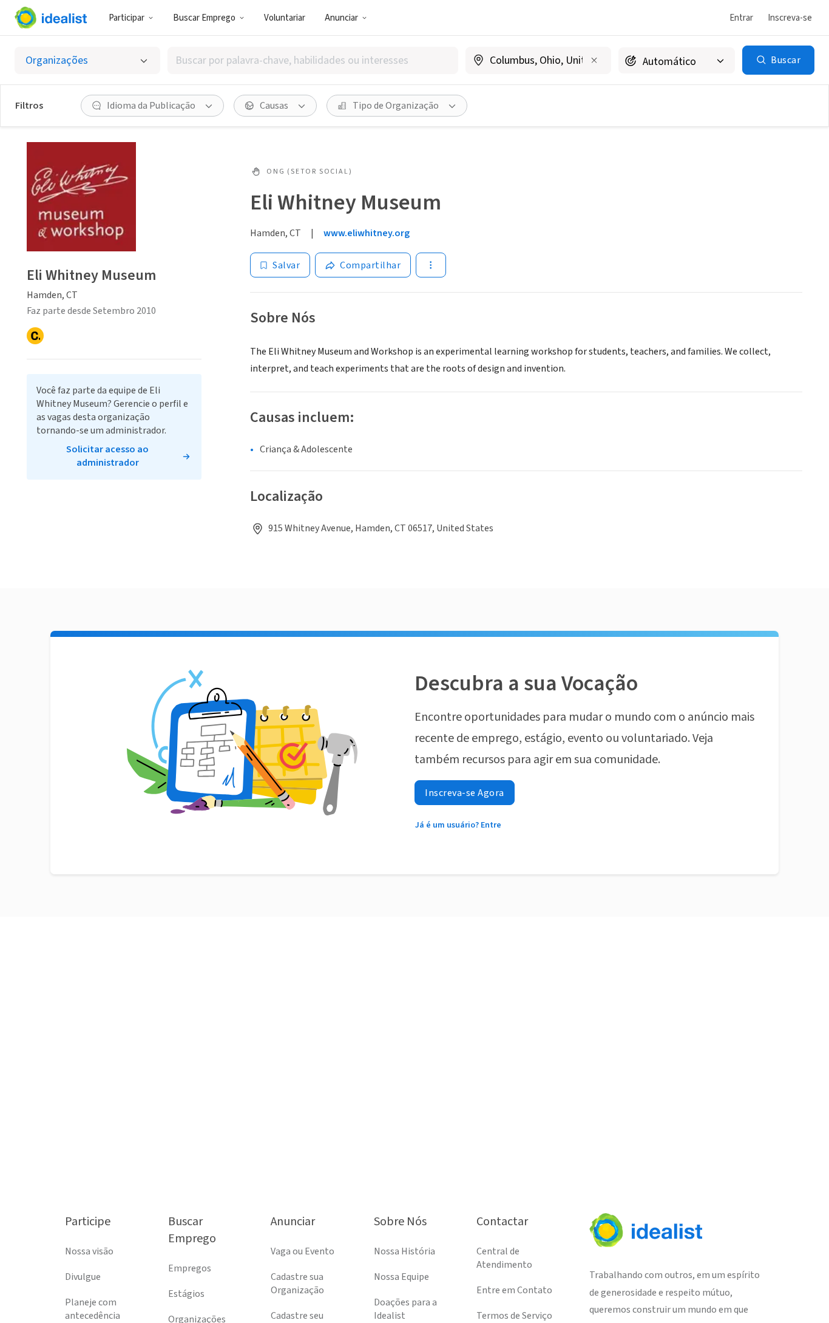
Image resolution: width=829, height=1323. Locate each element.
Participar (126, 18)
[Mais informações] (538, 61)
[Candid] (35, 335)
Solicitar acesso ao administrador (107, 456)
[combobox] (313, 60)
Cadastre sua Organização (297, 1283)
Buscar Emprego (204, 18)
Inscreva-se (790, 18)
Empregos (189, 1268)
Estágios (186, 1294)
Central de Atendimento (504, 1258)
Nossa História (404, 1251)
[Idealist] (51, 18)
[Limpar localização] (594, 60)
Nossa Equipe (401, 1277)
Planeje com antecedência (92, 1309)
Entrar (741, 18)
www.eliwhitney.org (366, 233)
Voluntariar (284, 18)
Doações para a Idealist (405, 1309)
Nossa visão (89, 1251)
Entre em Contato (514, 1290)
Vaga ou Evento (302, 1251)
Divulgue (83, 1277)
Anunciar (341, 18)
